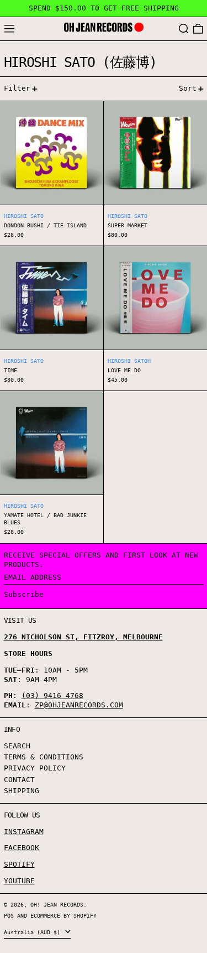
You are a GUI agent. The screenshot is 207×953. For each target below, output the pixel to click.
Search (17, 746)
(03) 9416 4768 (52, 695)
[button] (183, 29)
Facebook (21, 847)
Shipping (21, 791)
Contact (19, 779)
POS (9, 915)
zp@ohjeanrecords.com (79, 705)
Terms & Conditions (43, 757)
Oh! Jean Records (56, 904)
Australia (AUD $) (33, 932)
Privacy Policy (35, 768)
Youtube (19, 881)
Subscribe (24, 594)
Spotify (19, 864)
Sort (188, 88)
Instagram (24, 831)
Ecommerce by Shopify (63, 915)
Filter (17, 88)
